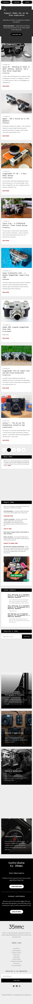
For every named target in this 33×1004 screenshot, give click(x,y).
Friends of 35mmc (16, 959)
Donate (27, 2)
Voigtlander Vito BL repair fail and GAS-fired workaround (16, 372)
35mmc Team (16, 955)
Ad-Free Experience (16, 950)
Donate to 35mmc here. (11, 543)
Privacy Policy (17, 963)
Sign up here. (8, 528)
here (9, 465)
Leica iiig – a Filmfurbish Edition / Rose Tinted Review (14, 224)
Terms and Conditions (16, 965)
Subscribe (16, 2)
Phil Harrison (13, 594)
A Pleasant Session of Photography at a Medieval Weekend (18, 596)
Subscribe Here (16, 34)
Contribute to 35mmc (16, 952)
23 (23, 450)
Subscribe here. (8, 516)
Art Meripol (12, 614)
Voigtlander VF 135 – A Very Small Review (14, 175)
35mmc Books (16, 957)
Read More (5, 86)
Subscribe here (16, 886)
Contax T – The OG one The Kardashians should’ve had (13, 424)
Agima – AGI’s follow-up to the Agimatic (15, 120)
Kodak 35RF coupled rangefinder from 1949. (15, 328)
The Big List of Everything (16, 961)
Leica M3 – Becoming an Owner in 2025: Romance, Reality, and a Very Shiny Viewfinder (16, 69)
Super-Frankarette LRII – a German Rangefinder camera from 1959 (15, 275)
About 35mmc (16, 948)
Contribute (6, 2)
